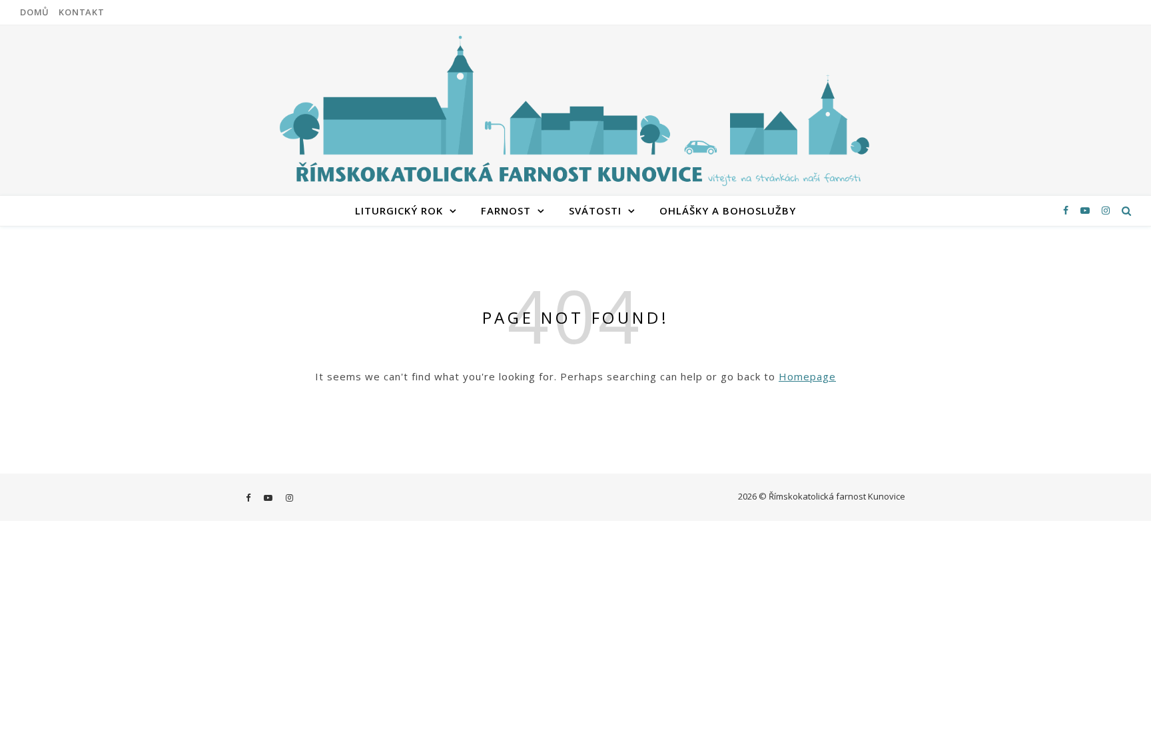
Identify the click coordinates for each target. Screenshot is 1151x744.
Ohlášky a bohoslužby (727, 210)
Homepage (807, 376)
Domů (34, 12)
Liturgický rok (399, 210)
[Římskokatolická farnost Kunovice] (575, 108)
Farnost (506, 210)
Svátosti (595, 210)
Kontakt (82, 12)
